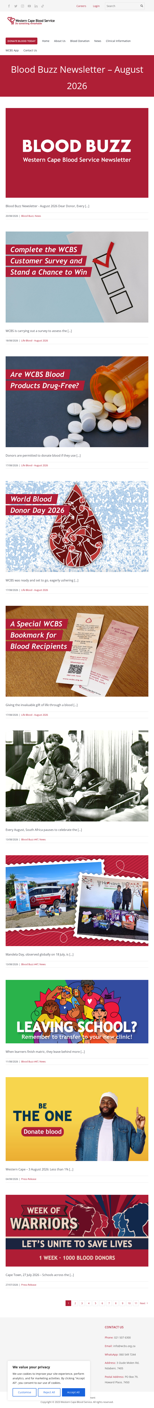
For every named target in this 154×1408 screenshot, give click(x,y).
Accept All (73, 1392)
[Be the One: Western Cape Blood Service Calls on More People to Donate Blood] (77, 1119)
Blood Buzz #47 (29, 839)
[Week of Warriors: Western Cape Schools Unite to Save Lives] (77, 1231)
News (38, 216)
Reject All (49, 1392)
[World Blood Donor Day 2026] (77, 526)
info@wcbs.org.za (124, 1346)
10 (129, 1303)
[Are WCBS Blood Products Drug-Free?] (77, 401)
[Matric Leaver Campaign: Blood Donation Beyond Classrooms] (77, 1011)
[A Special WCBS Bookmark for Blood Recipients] (77, 651)
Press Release (28, 1179)
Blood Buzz (27, 216)
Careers (81, 6)
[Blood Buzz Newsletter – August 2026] (77, 153)
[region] (49, 1380)
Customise (24, 1392)
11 (136, 1303)
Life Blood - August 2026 (34, 340)
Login (96, 6)
